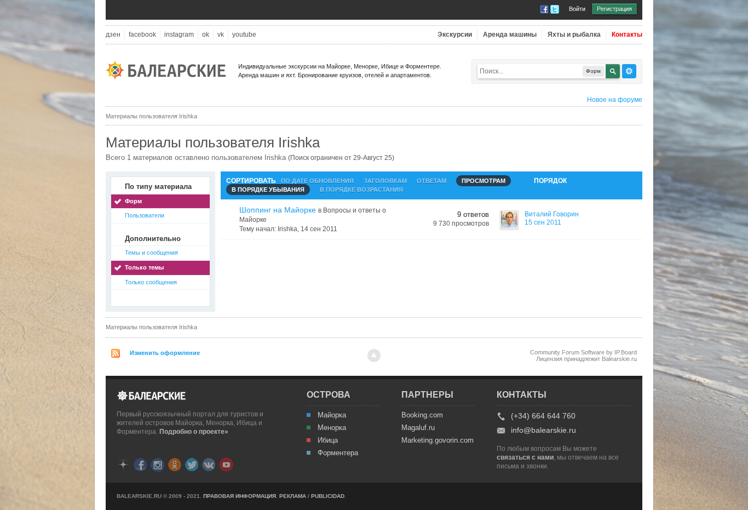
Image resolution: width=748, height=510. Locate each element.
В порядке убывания (268, 189)
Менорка (332, 428)
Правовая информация (239, 496)
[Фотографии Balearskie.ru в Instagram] (157, 463)
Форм (133, 201)
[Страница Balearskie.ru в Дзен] (123, 463)
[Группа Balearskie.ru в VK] (208, 463)
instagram (179, 34)
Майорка (332, 415)
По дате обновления (317, 180)
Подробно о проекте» (193, 431)
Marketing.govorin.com (437, 440)
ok (205, 34)
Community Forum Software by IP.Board (583, 352)
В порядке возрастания (361, 189)
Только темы (144, 267)
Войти (577, 8)
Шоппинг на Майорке (277, 209)
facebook (142, 34)
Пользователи (144, 215)
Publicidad (327, 496)
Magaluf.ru (418, 428)
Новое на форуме (614, 100)
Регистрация (614, 8)
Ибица (328, 440)
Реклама (292, 496)
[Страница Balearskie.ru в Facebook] (140, 463)
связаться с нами (525, 457)
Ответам (431, 180)
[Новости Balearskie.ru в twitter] (191, 463)
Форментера (338, 453)
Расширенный (629, 71)
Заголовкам (385, 180)
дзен (113, 34)
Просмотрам (483, 180)
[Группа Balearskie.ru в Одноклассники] (174, 463)
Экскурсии (455, 34)
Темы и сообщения (151, 252)
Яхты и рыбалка (574, 34)
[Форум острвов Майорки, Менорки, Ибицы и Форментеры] (169, 69)
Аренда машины (510, 34)
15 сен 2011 (543, 222)
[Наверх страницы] (374, 355)
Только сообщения (151, 282)
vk (220, 34)
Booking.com (422, 415)
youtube (244, 34)
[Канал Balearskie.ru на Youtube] (226, 464)
